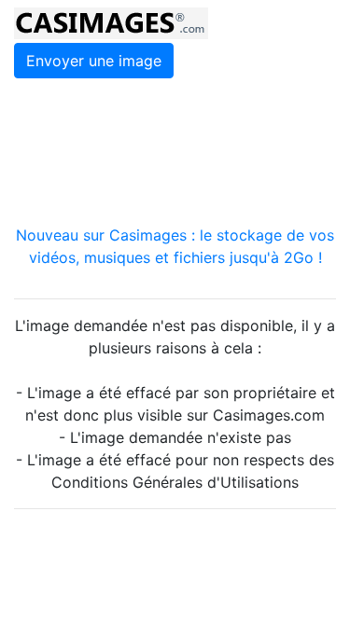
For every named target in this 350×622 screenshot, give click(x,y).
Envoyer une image (93, 60)
